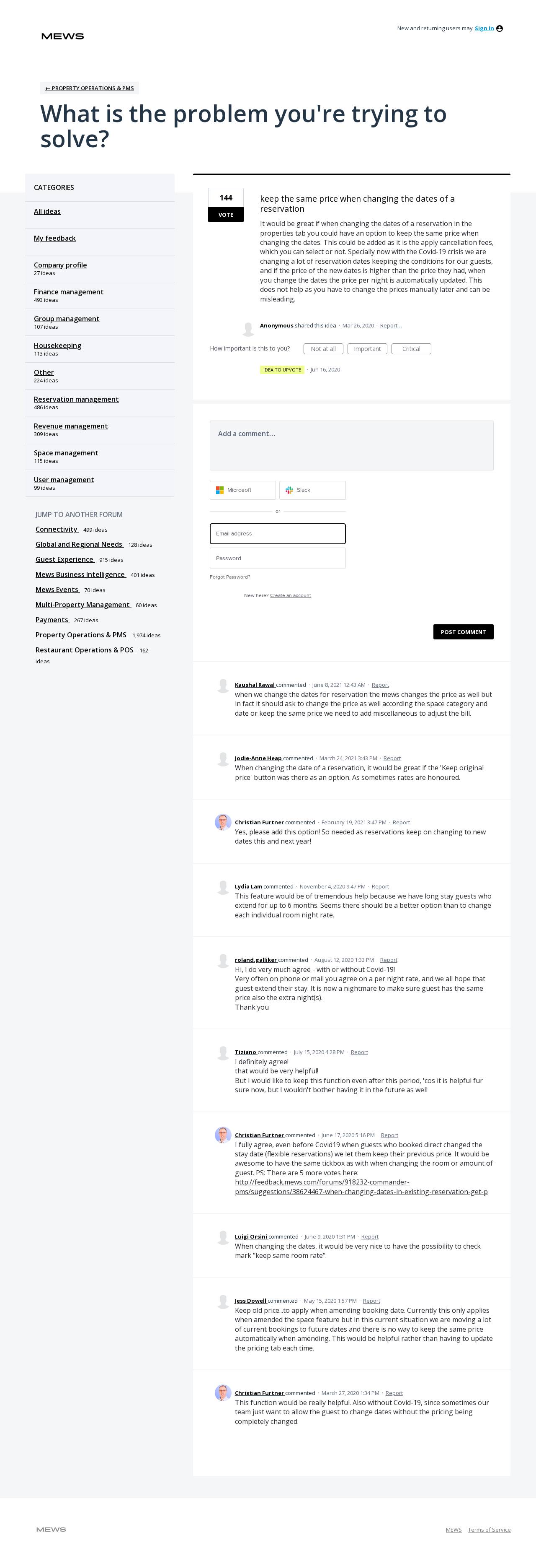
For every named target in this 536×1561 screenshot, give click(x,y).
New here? (277, 595)
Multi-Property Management (83, 604)
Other (44, 372)
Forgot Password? (230, 577)
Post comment (463, 632)
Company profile (60, 265)
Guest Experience (65, 559)
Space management (66, 452)
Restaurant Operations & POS (85, 650)
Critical (416, 349)
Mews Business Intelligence (81, 574)
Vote (226, 214)
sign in (484, 28)
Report (380, 684)
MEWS (454, 1529)
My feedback (55, 238)
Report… (391, 325)
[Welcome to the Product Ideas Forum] (62, 36)
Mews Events (58, 589)
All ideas (47, 211)
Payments (53, 619)
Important (370, 349)
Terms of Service (489, 1529)
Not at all (327, 349)
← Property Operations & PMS (89, 88)
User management (64, 479)
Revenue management (71, 426)
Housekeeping (57, 345)
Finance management (69, 291)
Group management (67, 318)
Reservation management (76, 399)
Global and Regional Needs (80, 544)
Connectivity (57, 529)
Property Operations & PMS (82, 634)
